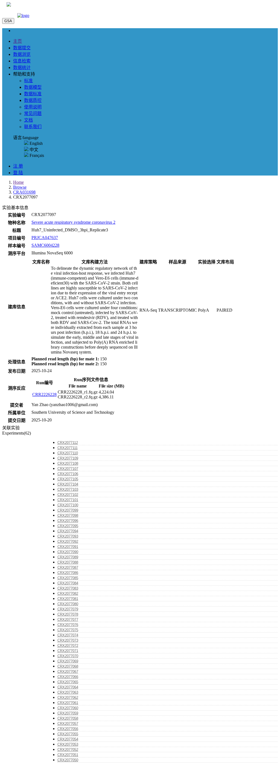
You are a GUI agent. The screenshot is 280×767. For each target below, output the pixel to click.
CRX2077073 (67, 640)
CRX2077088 (67, 562)
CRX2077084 (67, 583)
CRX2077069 (67, 661)
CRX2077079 (67, 609)
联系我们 (33, 126)
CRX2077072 (67, 646)
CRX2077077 (67, 619)
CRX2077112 (67, 443)
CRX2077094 (67, 531)
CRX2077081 (67, 599)
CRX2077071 (67, 651)
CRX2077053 (67, 744)
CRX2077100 (67, 505)
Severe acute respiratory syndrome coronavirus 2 (73, 222)
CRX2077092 (67, 541)
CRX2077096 (67, 521)
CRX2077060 (67, 708)
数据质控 (33, 100)
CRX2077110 (67, 453)
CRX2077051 (67, 755)
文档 (28, 120)
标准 (28, 80)
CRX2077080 (67, 604)
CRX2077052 (67, 750)
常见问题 (33, 113)
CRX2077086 (67, 573)
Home (18, 182)
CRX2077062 (67, 698)
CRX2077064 (67, 687)
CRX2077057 (67, 724)
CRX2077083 (67, 588)
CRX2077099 (67, 510)
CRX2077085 (67, 578)
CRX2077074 (67, 635)
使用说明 (33, 107)
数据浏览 (22, 54)
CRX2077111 (67, 448)
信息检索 (22, 61)
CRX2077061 (67, 703)
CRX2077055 (67, 734)
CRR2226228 (44, 394)
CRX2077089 (67, 557)
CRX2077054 (67, 739)
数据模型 (33, 87)
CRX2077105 (67, 479)
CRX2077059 (67, 713)
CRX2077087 (67, 567)
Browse (20, 187)
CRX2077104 (67, 484)
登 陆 (18, 172)
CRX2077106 (67, 474)
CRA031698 (24, 192)
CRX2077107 (67, 469)
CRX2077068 (67, 666)
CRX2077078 (67, 614)
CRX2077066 (67, 677)
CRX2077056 (67, 729)
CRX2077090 (67, 552)
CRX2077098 (67, 515)
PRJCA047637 (44, 237)
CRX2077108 (67, 463)
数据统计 (22, 67)
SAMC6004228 (45, 245)
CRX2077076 (67, 625)
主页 (17, 41)
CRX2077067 (67, 672)
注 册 (18, 166)
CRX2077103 (67, 489)
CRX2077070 (67, 656)
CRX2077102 (67, 495)
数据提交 (22, 47)
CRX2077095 (67, 526)
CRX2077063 (67, 692)
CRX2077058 (67, 718)
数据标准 (33, 93)
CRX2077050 (67, 760)
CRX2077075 (67, 630)
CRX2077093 (67, 536)
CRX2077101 (67, 500)
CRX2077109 (67, 458)
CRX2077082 (67, 593)
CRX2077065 (67, 682)
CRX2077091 (67, 547)
